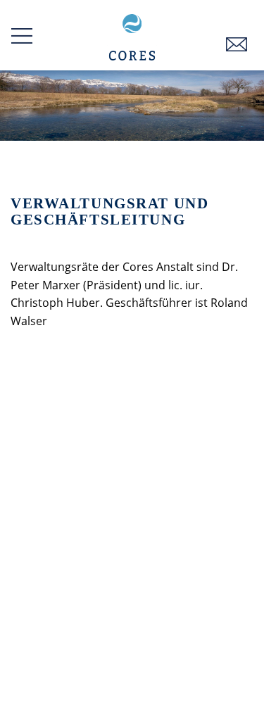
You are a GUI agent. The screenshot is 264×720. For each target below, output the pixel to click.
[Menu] (21, 36)
